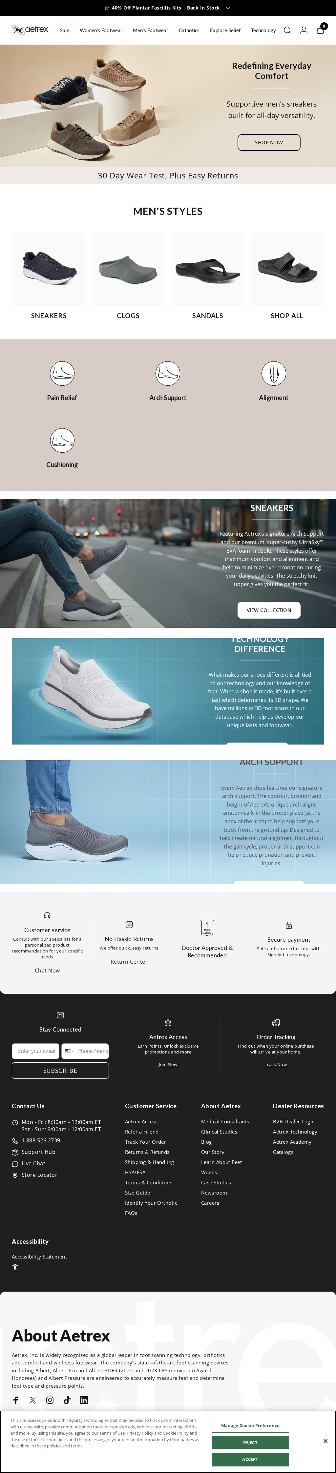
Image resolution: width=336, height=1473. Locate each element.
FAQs (131, 1213)
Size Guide (137, 1193)
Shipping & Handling (149, 1162)
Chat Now (47, 970)
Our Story (212, 1152)
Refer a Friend (142, 1132)
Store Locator (39, 1174)
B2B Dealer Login (294, 1121)
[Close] (325, 1441)
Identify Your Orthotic (151, 1203)
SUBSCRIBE (60, 1070)
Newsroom (214, 1193)
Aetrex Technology (295, 1132)
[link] (62, 373)
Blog (206, 1142)
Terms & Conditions (149, 1182)
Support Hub (38, 1152)
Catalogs (283, 1152)
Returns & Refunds (147, 1152)
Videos (209, 1172)
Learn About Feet (221, 1162)
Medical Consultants (225, 1121)
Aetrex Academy (292, 1142)
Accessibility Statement (39, 1257)
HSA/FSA (135, 1172)
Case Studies (216, 1182)
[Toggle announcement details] (228, 7)
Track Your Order (145, 1142)
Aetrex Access (141, 1121)
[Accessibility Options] (15, 1267)
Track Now (276, 1064)
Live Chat (33, 1163)
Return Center (129, 961)
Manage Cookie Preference (250, 1425)
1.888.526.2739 (41, 1140)
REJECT (250, 1442)
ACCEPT (250, 1459)
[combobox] (68, 1051)
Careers (210, 1203)
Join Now (168, 1064)
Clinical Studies (219, 1132)
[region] (168, 1442)
